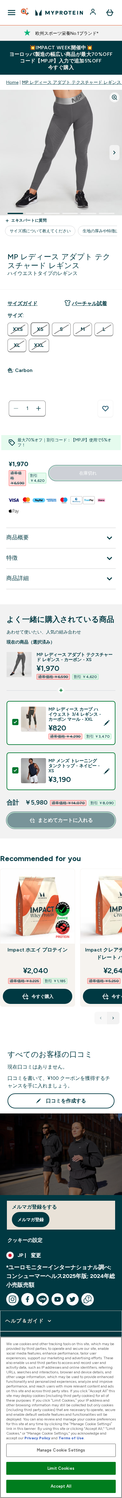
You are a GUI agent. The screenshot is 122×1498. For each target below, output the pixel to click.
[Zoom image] (114, 97)
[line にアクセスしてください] (42, 1299)
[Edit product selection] (107, 723)
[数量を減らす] (16, 408)
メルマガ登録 (31, 1219)
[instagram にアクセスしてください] (12, 1299)
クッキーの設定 (25, 1240)
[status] (27, 408)
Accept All (61, 1486)
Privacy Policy (37, 1438)
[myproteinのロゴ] (59, 12)
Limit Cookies (61, 1468)
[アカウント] (93, 12)
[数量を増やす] (38, 408)
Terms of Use (71, 1438)
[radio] (18, 329)
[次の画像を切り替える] (114, 152)
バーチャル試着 (89, 303)
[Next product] (113, 1018)
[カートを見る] (109, 12)
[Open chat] (87, 1299)
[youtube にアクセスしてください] (57, 1299)
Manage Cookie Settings (61, 1450)
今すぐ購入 (42, 996)
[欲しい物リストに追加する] (105, 409)
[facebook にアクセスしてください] (27, 1299)
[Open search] (25, 12)
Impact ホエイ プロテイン (38, 949)
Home (12, 82)
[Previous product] (100, 1018)
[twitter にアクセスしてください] (72, 1299)
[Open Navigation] (12, 12)
